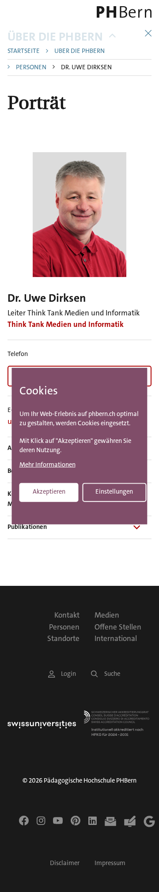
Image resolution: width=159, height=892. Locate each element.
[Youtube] (58, 820)
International (116, 638)
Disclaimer (65, 863)
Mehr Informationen (47, 465)
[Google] (149, 821)
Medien (107, 615)
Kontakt (67, 615)
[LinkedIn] (92, 820)
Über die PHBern (55, 37)
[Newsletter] (110, 821)
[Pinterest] (75, 820)
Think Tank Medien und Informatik (66, 324)
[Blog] (130, 821)
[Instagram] (41, 820)
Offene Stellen (118, 627)
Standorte (63, 638)
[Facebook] (24, 820)
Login (68, 674)
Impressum (110, 863)
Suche (112, 674)
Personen (31, 67)
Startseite (24, 51)
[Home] (123, 12)
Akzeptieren (49, 491)
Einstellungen (114, 491)
